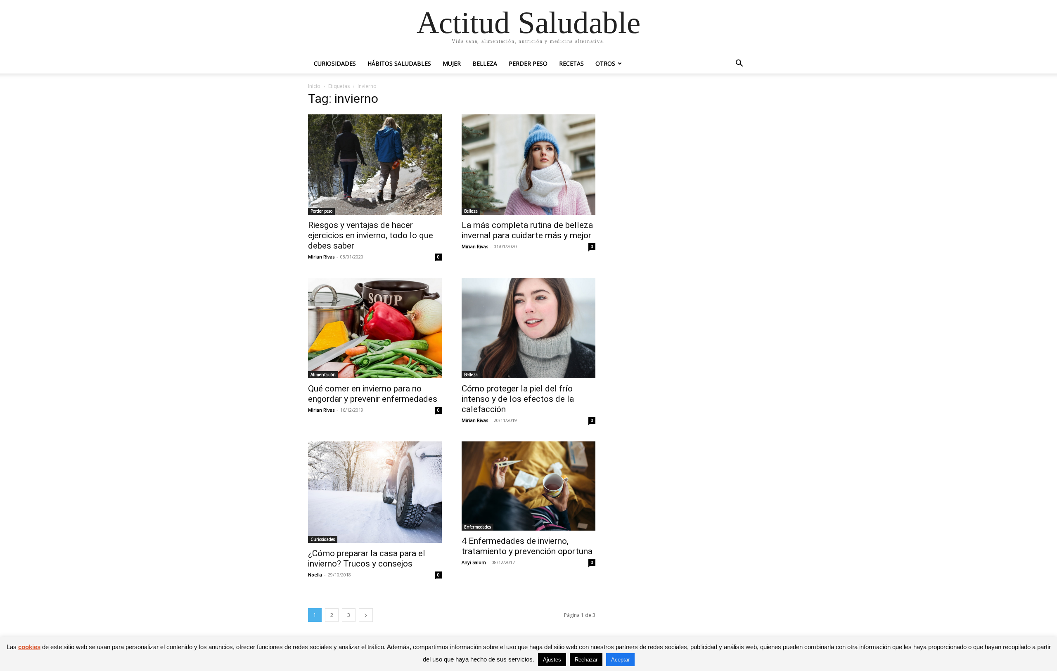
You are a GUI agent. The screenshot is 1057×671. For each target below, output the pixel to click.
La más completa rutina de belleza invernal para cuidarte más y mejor (527, 230)
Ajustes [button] (552, 660)
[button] (739, 64)
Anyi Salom (474, 562)
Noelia (315, 574)
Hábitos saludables (399, 63)
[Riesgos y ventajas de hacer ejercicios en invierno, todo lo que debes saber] (375, 164)
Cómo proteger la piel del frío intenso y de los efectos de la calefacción (518, 399)
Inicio (314, 86)
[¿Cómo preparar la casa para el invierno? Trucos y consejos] (375, 492)
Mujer (452, 63)
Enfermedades (477, 527)
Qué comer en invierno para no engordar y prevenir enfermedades (372, 394)
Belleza (484, 63)
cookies (29, 646)
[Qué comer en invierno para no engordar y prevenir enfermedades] (375, 328)
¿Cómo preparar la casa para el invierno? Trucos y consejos (366, 558)
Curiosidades (335, 63)
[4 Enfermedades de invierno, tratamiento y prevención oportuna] (528, 486)
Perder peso (528, 63)
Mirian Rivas (321, 257)
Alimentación (323, 374)
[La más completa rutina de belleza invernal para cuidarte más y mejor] (528, 164)
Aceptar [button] (620, 660)
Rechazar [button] (586, 660)
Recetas (571, 63)
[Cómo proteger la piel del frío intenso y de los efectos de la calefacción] (528, 328)
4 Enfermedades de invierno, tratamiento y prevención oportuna (527, 546)
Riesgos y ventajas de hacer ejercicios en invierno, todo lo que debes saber (370, 235)
